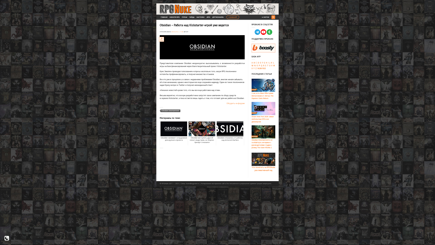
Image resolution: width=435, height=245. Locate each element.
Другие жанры (218, 17)
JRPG (208, 17)
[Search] (273, 17)
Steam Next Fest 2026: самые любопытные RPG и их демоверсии (263, 119)
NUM (259, 68)
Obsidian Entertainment (170, 111)
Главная (164, 17)
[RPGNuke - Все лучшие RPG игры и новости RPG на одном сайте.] (175, 9)
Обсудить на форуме (236, 103)
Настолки (200, 17)
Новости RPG (175, 17)
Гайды (191, 17)
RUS (264, 68)
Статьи (184, 17)
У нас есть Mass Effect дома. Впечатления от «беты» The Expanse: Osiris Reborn (262, 95)
